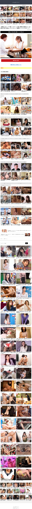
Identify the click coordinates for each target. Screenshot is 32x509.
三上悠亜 (2, 138)
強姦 (21, 117)
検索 (26, 243)
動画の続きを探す (16, 60)
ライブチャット (7, 185)
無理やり (10, 117)
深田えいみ (7, 138)
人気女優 (2, 185)
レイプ (2, 117)
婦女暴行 (29, 117)
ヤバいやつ (25, 117)
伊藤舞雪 (24, 138)
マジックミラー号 (16, 183)
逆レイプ (17, 117)
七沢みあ (16, 138)
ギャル (2, 206)
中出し (10, 206)
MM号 (21, 183)
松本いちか (3, 140)
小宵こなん (12, 138)
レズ (25, 206)
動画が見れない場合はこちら (16, 64)
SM (22, 206)
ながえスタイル (9, 183)
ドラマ (30, 183)
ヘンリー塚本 (3, 183)
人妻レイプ (6, 117)
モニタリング (25, 183)
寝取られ (14, 206)
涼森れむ (20, 138)
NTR (17, 206)
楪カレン (28, 138)
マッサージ (6, 206)
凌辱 (14, 117)
